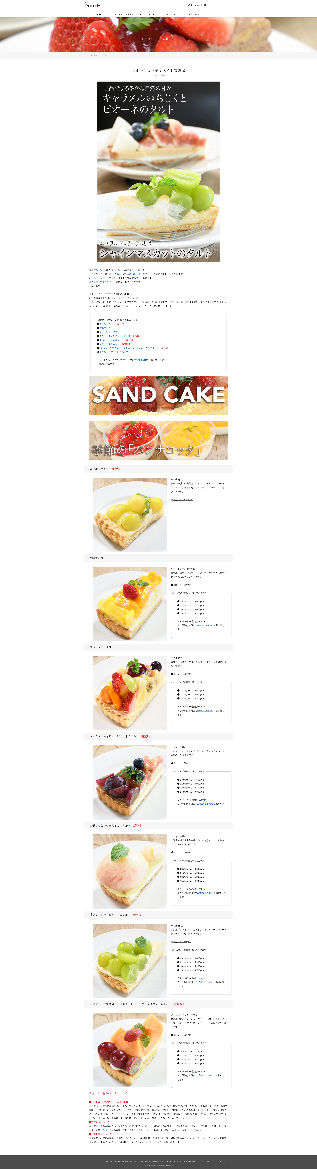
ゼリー (150, 274)
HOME (99, 14)
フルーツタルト (115, 274)
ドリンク (107, 282)
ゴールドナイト (107, 324)
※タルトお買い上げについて (113, 352)
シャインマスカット (109, 344)
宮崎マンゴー (106, 328)
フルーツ (98, 270)
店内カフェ (94, 282)
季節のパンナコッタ (135, 274)
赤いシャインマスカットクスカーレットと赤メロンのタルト (129, 348)
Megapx (153, 1165)
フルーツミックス (108, 332)
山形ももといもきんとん (111, 340)
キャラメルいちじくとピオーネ (115, 336)
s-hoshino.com (168, 1165)
